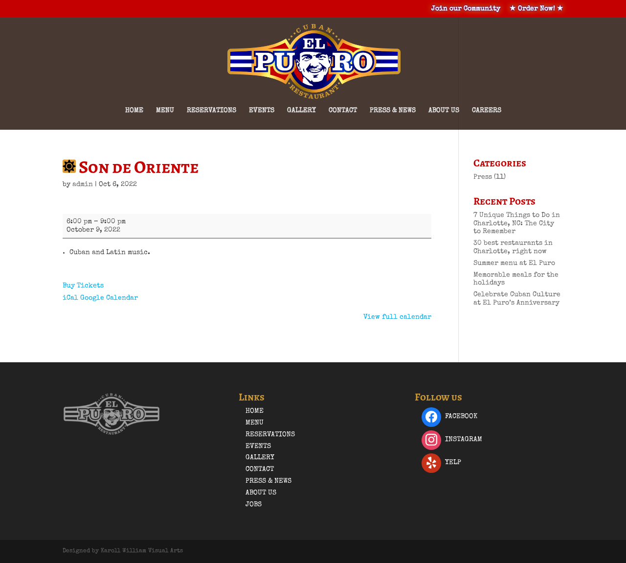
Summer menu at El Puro (514, 263)
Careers (486, 110)
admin (82, 184)
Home (134, 110)
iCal (70, 298)
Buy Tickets (83, 285)
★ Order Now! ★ (536, 8)
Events (261, 110)
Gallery (301, 110)
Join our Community (465, 8)
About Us (443, 110)
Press (482, 177)
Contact (343, 110)
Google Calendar (109, 298)
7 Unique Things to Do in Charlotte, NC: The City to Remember (516, 223)
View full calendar (397, 317)
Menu (165, 110)
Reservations (211, 110)
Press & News (393, 110)
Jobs (254, 504)
